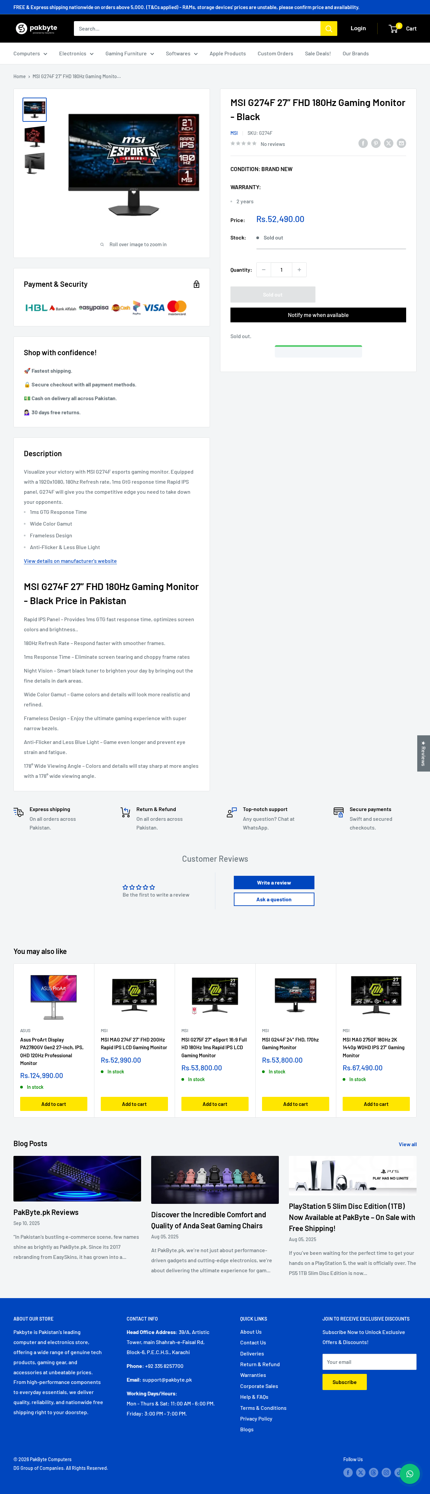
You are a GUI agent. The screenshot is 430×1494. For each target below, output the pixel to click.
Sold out (273, 294)
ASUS (25, 1030)
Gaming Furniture (126, 53)
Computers (26, 53)
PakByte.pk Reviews (46, 1212)
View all (408, 1144)
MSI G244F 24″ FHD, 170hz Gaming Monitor (290, 1043)
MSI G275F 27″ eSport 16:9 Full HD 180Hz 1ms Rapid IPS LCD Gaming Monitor (214, 1047)
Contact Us (253, 1342)
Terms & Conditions (263, 1407)
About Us (251, 1331)
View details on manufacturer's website (70, 560)
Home (19, 76)
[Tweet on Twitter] (388, 143)
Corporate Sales (259, 1386)
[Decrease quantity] (264, 270)
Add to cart (53, 1104)
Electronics (72, 53)
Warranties (253, 1375)
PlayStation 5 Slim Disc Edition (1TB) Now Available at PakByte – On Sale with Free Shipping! (352, 1217)
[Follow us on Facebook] (348, 1472)
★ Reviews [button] (424, 753)
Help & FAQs (254, 1396)
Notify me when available (318, 314)
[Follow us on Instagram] (386, 1472)
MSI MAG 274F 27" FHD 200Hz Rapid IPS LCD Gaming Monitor (134, 1043)
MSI (234, 133)
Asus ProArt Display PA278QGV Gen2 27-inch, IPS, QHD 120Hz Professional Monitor (52, 1051)
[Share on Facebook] (363, 143)
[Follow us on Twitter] (361, 1472)
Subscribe (345, 1382)
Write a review (274, 882)
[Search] (328, 28)
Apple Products (228, 53)
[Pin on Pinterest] (376, 143)
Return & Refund (260, 1364)
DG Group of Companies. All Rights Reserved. (60, 1468)
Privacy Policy (256, 1418)
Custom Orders (275, 53)
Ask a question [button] (274, 899)
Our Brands (356, 53)
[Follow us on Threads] (373, 1472)
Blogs (247, 1429)
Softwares (178, 53)
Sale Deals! (318, 53)
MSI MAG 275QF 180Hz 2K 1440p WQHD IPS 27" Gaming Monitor (373, 1047)
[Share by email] (401, 143)
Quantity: (241, 269)
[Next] (417, 1040)
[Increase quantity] (299, 270)
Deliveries (252, 1353)
